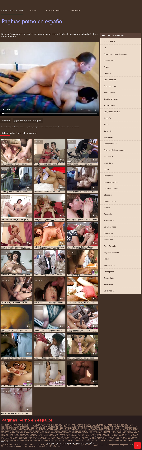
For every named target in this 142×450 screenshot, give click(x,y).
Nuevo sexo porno (53, 11)
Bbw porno (108, 176)
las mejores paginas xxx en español (86, 426)
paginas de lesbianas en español (23, 436)
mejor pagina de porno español (44, 428)
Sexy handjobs (110, 227)
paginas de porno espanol (21, 440)
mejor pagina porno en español (73, 428)
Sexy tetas (108, 233)
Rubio (106, 169)
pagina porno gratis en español (23, 434)
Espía (106, 124)
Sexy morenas (110, 201)
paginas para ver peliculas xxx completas (27, 121)
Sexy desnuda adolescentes (115, 54)
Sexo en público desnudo (114, 150)
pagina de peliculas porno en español (115, 431)
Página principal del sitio (12, 11)
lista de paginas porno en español (117, 426)
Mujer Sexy (108, 163)
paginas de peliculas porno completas (112, 436)
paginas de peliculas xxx (126, 437)
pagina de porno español (27, 432)
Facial (106, 259)
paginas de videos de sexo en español (82, 440)
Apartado (34, 11)
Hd (105, 48)
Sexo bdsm (108, 240)
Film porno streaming (14, 446)
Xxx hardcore (109, 93)
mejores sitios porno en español (30, 431)
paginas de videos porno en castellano (116, 440)
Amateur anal (109, 105)
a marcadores (74, 11)
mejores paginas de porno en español (105, 428)
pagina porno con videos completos (110, 432)
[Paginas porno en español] (137, 445)
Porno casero (109, 41)
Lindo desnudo (110, 80)
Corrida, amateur (111, 99)
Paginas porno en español (36, 446)
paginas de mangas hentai (50, 436)
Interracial (108, 195)
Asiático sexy (109, 61)
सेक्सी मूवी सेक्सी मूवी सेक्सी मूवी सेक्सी (118, 445)
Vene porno (22, 445)
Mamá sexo (108, 156)
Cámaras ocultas (111, 188)
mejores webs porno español (58, 431)
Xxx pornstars (109, 265)
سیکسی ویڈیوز (54, 445)
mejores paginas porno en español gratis (68, 429)
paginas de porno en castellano (46, 439)
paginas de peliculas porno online (43, 437)
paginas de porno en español (75, 439)
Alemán (107, 208)
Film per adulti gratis (38, 445)
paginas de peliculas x (105, 437)
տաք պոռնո (85, 445)
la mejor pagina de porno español (15, 425)
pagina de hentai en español (85, 431)
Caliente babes (110, 144)
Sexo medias (109, 291)
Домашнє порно (8, 445)
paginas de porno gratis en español (49, 440)
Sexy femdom (109, 220)
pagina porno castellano (82, 432)
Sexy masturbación (112, 112)
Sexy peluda (109, 278)
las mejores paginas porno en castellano (50, 426)
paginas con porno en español (73, 434)
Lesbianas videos (111, 182)
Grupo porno (109, 272)
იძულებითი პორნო (99, 445)
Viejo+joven (108, 137)
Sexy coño (108, 131)
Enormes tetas (110, 86)
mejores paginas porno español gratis (104, 429)
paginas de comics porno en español (103, 434)
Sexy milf (107, 73)
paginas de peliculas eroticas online (78, 436)
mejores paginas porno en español (33, 429)
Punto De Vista (110, 246)
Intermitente (108, 284)
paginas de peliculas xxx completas (16, 439)
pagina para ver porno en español (54, 432)
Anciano (107, 67)
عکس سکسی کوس (55, 446)
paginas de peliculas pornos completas (77, 437)
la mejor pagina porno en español (47, 425)
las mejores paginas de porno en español (110, 425)
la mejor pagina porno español (77, 425)
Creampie (108, 214)
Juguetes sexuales (111, 252)
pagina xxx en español (49, 434)
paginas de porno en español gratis (104, 439)
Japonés (107, 118)
